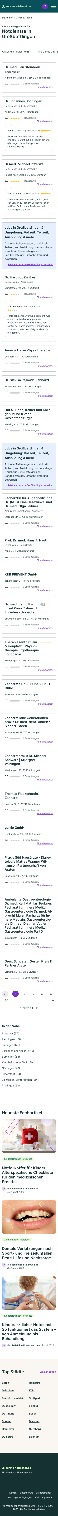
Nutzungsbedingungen (20, 1497)
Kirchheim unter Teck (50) (18, 1062)
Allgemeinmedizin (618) (16, 51)
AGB (36, 1497)
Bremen (6, 1421)
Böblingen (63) (11, 1056)
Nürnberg (35, 1429)
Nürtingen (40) (11, 1068)
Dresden (34, 1421)
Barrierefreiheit (43, 1492)
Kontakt (13, 1492)
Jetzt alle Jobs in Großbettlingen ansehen (30, 264)
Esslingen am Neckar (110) (18, 1050)
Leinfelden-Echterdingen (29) (20, 1079)
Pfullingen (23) (11, 1085)
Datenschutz (26, 1492)
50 (6, 1000)
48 (42, 994)
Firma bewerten (45, 87)
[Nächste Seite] (53, 1000)
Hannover (8, 1429)
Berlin (5, 1382)
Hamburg (34, 1382)
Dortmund (8, 1413)
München (8, 1390)
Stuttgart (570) (11, 1033)
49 (51, 994)
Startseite (7, 17)
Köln (31, 1390)
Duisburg (7, 1436)
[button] (45, 6)
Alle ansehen (48, 1371)
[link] (29, 77)
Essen (33, 1413)
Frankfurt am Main (13, 1398)
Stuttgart (34, 1398)
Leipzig (33, 1405)
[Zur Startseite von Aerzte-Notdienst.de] (16, 6)
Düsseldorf (9, 1405)
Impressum (47, 1497)
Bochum (34, 1436)
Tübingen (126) (11, 1045)
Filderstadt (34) (11, 1074)
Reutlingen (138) (12, 1039)
